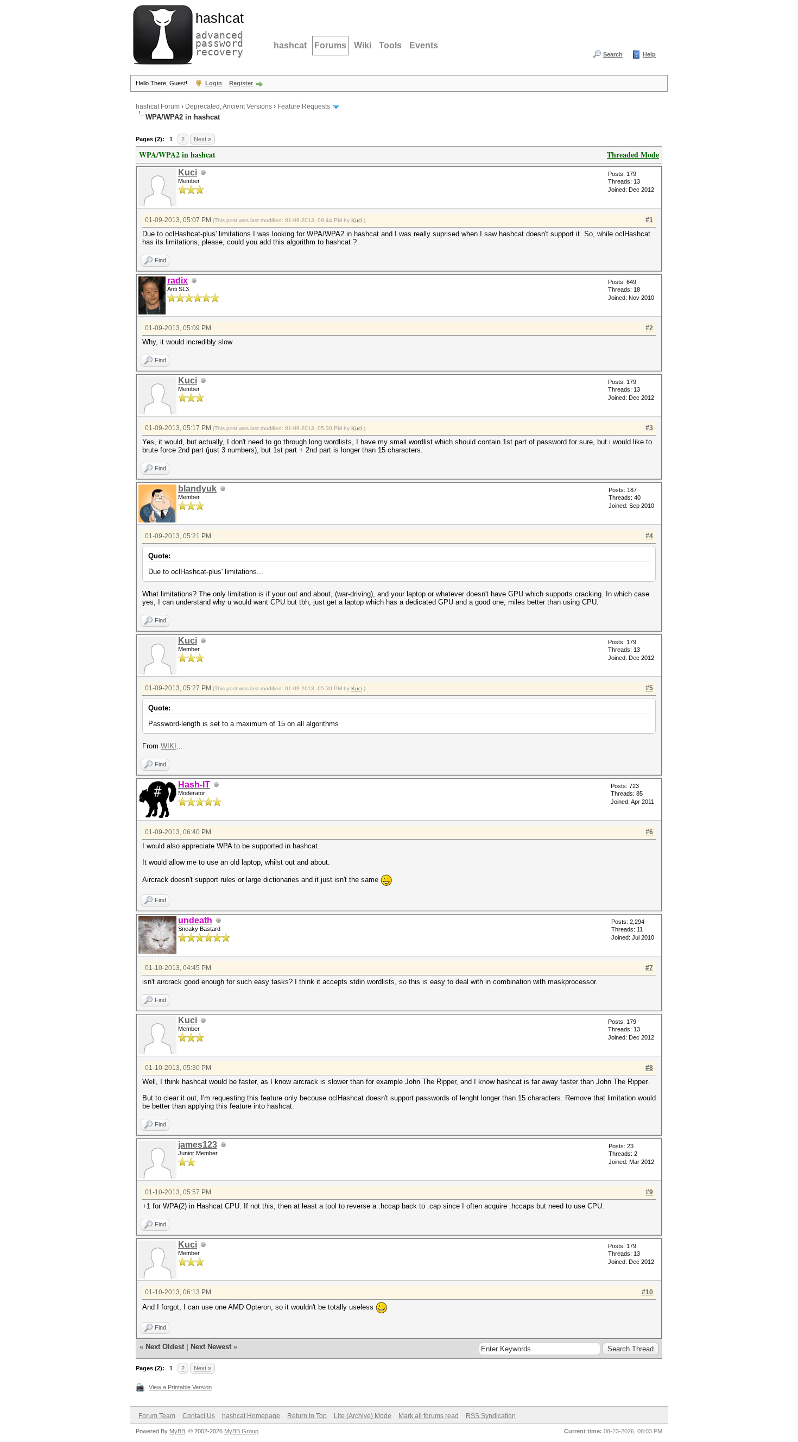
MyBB (177, 1431)
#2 (649, 328)
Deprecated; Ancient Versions (228, 106)
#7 (649, 968)
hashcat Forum (158, 106)
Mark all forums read (428, 1416)
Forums (330, 45)
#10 (647, 1292)
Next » (202, 139)
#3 (649, 428)
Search (613, 54)
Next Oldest (164, 1347)
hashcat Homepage (251, 1416)
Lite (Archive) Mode (362, 1416)
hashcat (290, 45)
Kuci (187, 172)
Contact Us (198, 1416)
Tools (390, 45)
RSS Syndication (491, 1416)
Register (241, 83)
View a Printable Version (180, 1387)
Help (649, 54)
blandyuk (197, 488)
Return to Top (307, 1416)
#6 (649, 832)
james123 (197, 1144)
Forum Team (156, 1416)
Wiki (362, 45)
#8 (649, 1068)
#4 (649, 536)
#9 (649, 1192)
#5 (649, 688)
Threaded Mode (633, 154)
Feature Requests (303, 106)
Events (423, 45)
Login (213, 83)
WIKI (168, 746)
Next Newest (211, 1347)
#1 (649, 220)
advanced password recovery (217, 33)
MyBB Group (241, 1431)
